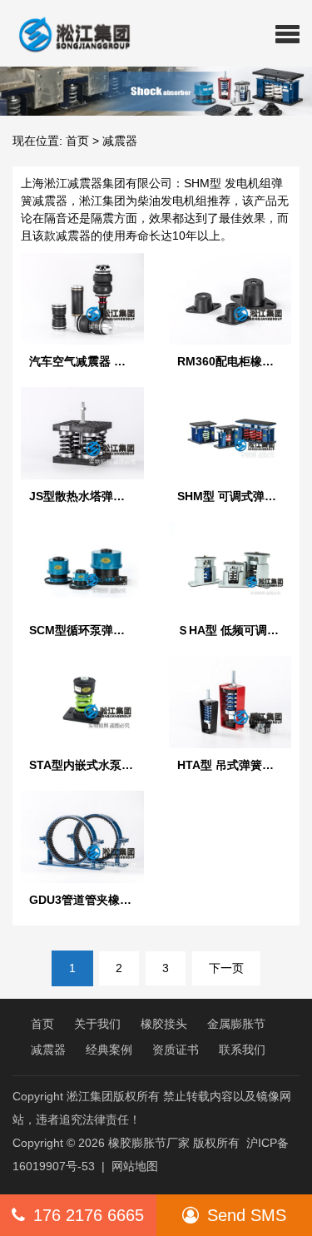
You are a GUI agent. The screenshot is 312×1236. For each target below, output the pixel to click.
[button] (287, 33)
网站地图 (134, 1166)
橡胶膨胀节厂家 (149, 1142)
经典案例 (109, 1049)
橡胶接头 (164, 1023)
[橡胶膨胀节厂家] (68, 33)
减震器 (48, 1049)
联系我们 (242, 1049)
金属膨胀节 (236, 1023)
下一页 (226, 968)
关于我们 (97, 1023)
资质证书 (175, 1049)
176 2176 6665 (88, 1215)
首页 (77, 140)
